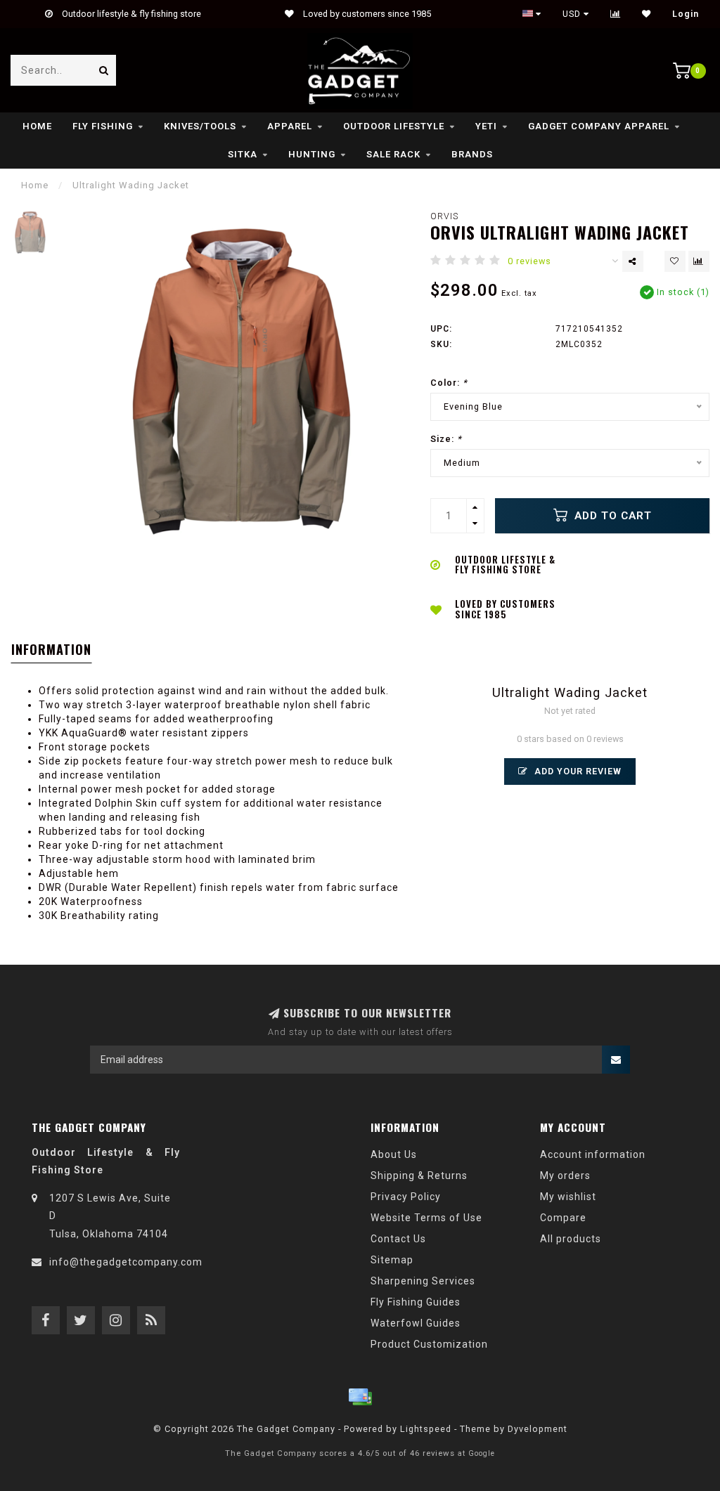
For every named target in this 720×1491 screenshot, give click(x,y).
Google (481, 1453)
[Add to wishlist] (675, 261)
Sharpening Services (423, 1281)
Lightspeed (425, 1429)
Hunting (311, 154)
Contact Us (398, 1238)
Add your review (577, 771)
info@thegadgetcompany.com (125, 1262)
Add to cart (611, 515)
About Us (394, 1154)
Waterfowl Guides (416, 1323)
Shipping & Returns (419, 1175)
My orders (565, 1175)
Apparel (289, 126)
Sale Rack (393, 154)
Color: (449, 382)
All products (570, 1238)
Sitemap (392, 1259)
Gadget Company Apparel (598, 126)
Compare (563, 1217)
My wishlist (568, 1196)
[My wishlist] (646, 14)
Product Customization (429, 1344)
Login (685, 14)
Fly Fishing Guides (416, 1302)
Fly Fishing (102, 126)
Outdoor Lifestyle (393, 126)
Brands (472, 154)
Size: (446, 439)
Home (37, 126)
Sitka (242, 154)
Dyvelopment (537, 1429)
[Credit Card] (360, 1396)
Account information (592, 1154)
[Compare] (615, 14)
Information (51, 649)
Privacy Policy (406, 1196)
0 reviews (529, 261)
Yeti (486, 126)
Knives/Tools (200, 126)
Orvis (444, 216)
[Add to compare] (698, 261)
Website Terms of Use (426, 1217)
